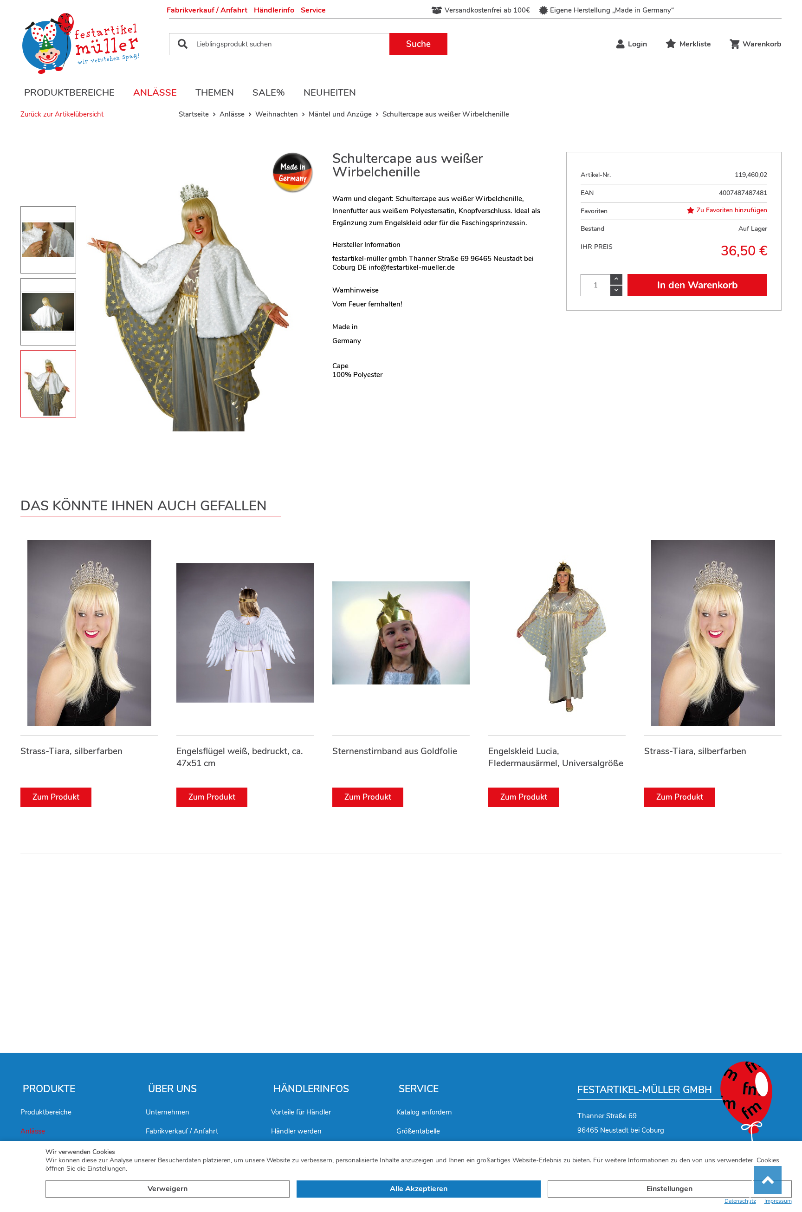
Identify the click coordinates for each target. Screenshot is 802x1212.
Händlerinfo (274, 10)
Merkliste (695, 44)
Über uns (172, 1088)
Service (313, 10)
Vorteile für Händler (301, 1112)
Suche (418, 44)
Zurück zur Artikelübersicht (61, 114)
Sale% (268, 92)
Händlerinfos (311, 1088)
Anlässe (155, 92)
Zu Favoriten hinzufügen (732, 210)
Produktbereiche (69, 92)
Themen (214, 92)
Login (637, 44)
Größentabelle (418, 1131)
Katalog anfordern (424, 1112)
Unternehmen (167, 1112)
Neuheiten (330, 92)
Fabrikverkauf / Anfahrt (207, 10)
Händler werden (296, 1131)
